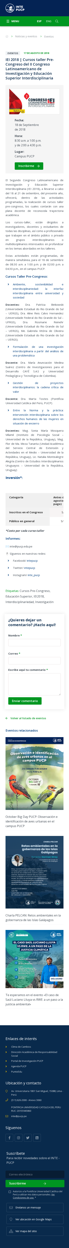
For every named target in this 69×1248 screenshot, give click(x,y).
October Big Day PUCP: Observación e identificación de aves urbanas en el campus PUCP (32, 821)
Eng (48, 21)
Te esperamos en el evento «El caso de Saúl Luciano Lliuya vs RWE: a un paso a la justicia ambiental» (34, 999)
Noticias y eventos (26, 36)
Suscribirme (17, 1183)
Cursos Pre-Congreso (35, 591)
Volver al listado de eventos (28, 718)
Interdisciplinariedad (20, 602)
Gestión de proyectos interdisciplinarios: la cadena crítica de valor (38, 387)
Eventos (49, 36)
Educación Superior (19, 596)
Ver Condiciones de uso (34, 1196)
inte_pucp (34, 575)
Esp (39, 21)
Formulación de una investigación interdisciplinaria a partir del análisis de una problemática (38, 351)
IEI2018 (39, 596)
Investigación (44, 602)
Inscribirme (26, 166)
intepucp (32, 560)
